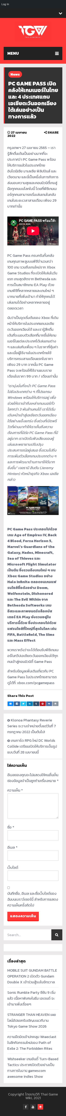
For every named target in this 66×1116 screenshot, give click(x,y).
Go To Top (40, 1107)
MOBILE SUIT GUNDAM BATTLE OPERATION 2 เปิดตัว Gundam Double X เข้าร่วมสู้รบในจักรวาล (32, 976)
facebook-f (25, 1107)
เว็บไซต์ (12, 867)
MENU (13, 53)
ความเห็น (15, 790)
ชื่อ (10, 827)
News (15, 74)
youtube (33, 1107)
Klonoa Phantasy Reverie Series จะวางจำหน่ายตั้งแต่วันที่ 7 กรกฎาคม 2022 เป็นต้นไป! (31, 726)
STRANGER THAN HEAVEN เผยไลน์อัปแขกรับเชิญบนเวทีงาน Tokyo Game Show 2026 (31, 1020)
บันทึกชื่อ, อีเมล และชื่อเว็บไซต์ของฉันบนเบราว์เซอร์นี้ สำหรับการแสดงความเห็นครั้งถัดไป (32, 899)
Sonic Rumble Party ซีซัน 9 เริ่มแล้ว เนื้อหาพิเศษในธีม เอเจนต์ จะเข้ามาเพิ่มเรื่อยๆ (31, 998)
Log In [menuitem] (5, 4)
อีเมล (12, 847)
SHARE (53, 132)
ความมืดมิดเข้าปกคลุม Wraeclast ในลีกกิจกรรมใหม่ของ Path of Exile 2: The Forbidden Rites (31, 1042)
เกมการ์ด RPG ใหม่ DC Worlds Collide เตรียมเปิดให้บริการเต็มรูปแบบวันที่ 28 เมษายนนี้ (32, 746)
